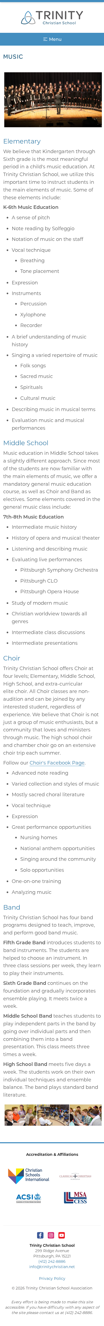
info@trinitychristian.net (52, 1266)
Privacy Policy (52, 1278)
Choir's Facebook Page (57, 762)
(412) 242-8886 (52, 1261)
